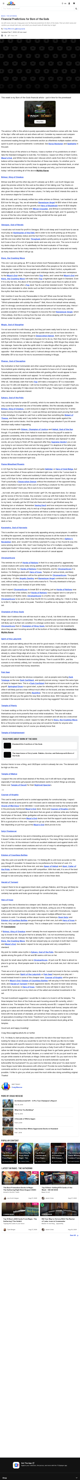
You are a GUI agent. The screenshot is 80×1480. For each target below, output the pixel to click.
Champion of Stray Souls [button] (12, 612)
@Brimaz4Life (20, 29)
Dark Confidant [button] (27, 680)
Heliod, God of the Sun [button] (62, 429)
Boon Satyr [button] (63, 917)
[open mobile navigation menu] (3, 3)
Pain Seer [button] (5, 672)
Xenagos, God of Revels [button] (12, 225)
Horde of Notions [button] (30, 563)
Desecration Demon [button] (45, 336)
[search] (38, 8)
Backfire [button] (36, 693)
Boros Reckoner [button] (56, 144)
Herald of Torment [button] (9, 882)
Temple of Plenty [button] (9, 705)
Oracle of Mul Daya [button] (10, 806)
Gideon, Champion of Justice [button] (34, 429)
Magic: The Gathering (9, 16)
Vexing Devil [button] (40, 505)
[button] (76, 9)
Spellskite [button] (71, 144)
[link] (11, 3)
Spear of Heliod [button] (51, 866)
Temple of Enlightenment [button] (12, 733)
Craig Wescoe (9, 29)
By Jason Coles (24, 1161)
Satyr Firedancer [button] (9, 831)
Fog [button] (41, 275)
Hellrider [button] (49, 469)
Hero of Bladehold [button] (49, 206)
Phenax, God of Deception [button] (13, 361)
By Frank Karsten (73, 1161)
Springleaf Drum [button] (15, 686)
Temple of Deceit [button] (19, 785)
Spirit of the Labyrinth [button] (11, 639)
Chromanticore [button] (8, 558)
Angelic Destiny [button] (26, 578)
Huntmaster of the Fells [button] (24, 233)
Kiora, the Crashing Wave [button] (13, 258)
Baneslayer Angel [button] (46, 202)
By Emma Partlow (8, 1161)
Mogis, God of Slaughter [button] (12, 325)
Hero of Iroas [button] (36, 572)
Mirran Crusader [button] (40, 209)
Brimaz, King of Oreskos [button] (12, 177)
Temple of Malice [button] (9, 774)
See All (73, 1235)
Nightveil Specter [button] (42, 785)
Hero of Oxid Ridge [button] (64, 469)
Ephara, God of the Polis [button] (12, 398)
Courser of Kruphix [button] (10, 795)
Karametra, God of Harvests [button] (14, 527)
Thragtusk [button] (35, 239)
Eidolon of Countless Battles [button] (14, 855)
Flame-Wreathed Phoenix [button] (12, 464)
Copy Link (14, 35)
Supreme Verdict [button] (59, 442)
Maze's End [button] (6, 158)
